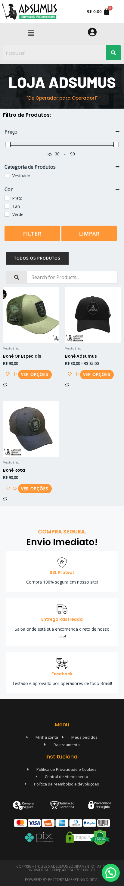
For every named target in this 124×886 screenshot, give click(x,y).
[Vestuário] (7, 175)
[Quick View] (14, 374)
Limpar (89, 233)
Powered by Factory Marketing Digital (62, 879)
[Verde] (7, 214)
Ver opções (34, 374)
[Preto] (7, 198)
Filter (32, 233)
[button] (31, 33)
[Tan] (7, 206)
